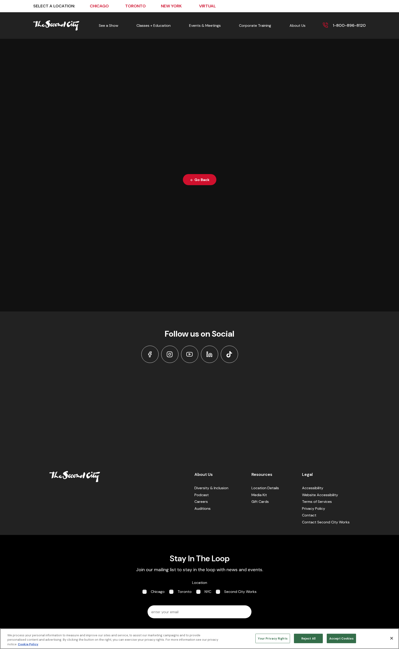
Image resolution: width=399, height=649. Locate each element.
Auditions (202, 508)
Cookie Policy (28, 644)
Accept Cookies (341, 638)
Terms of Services (317, 501)
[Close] (392, 638)
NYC (208, 591)
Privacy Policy (313, 508)
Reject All (308, 638)
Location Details (265, 488)
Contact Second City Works (326, 522)
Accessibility (312, 488)
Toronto (185, 591)
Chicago (158, 591)
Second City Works (240, 591)
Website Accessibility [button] (320, 494)
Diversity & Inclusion (211, 488)
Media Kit (259, 494)
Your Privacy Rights (272, 638)
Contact (309, 515)
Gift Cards (260, 501)
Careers (201, 501)
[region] (199, 638)
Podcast (201, 494)
